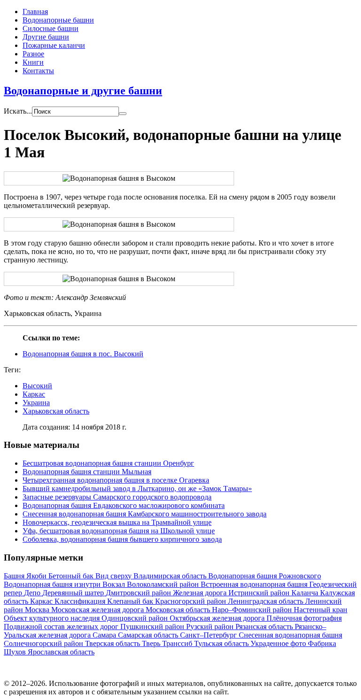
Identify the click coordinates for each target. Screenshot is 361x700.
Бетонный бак (71, 576)
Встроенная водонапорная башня (255, 584)
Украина (36, 403)
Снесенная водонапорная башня (290, 635)
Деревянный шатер (74, 593)
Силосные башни (50, 28)
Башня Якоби (26, 576)
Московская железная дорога (98, 610)
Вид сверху (114, 576)
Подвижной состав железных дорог (62, 627)
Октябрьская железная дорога (218, 618)
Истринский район (259, 593)
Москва (38, 610)
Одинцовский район (136, 618)
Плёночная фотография (304, 618)
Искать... (18, 111)
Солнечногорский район (44, 643)
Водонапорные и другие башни (83, 91)
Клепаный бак (131, 601)
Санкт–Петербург (209, 635)
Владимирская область (170, 576)
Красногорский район (191, 601)
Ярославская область (61, 652)
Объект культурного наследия (53, 618)
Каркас (34, 394)
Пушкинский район (153, 627)
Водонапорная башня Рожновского (264, 576)
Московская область (179, 610)
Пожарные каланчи (54, 45)
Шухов (16, 652)
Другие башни (46, 37)
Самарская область (149, 635)
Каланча (305, 593)
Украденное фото (279, 643)
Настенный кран (320, 610)
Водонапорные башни (58, 20)
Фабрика (322, 643)
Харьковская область (56, 411)
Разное (33, 54)
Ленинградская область (266, 601)
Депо (33, 593)
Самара (105, 635)
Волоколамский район (164, 584)
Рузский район (210, 627)
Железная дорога (200, 593)
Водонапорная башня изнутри (53, 584)
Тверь (152, 643)
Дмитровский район (139, 593)
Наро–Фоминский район (253, 610)
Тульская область (222, 643)
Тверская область (113, 643)
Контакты (38, 71)
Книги (33, 62)
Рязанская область (265, 627)
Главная (35, 11)
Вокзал (114, 584)
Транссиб (178, 643)
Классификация (81, 601)
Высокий (37, 386)
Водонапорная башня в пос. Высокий (83, 354)
